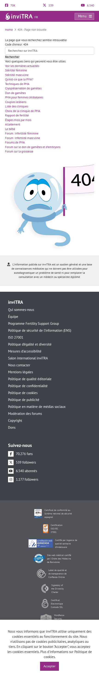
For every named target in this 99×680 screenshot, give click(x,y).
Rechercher (12, 57)
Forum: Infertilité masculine (22, 138)
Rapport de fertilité (17, 115)
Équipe (13, 316)
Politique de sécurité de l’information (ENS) (39, 330)
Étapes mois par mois (18, 120)
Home (9, 30)
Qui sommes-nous (21, 309)
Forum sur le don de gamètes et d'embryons (32, 147)
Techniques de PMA (17, 84)
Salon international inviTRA (28, 358)
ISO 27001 (15, 337)
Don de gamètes (15, 93)
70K (12, 5)
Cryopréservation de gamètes (23, 88)
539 (50, 5)
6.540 (90, 5)
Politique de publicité (23, 399)
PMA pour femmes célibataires (24, 97)
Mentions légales (20, 372)
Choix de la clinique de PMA (22, 111)
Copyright (15, 420)
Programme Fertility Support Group (33, 323)
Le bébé (10, 129)
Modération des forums (25, 413)
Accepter (49, 666)
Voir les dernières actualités (22, 66)
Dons (11, 427)
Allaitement (12, 124)
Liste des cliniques (16, 106)
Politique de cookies (23, 393)
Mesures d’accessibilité (24, 351)
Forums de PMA (15, 142)
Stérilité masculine (17, 75)
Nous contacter (19, 365)
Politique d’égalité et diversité (30, 344)
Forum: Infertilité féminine (21, 133)
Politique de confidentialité (28, 386)
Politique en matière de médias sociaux (37, 406)
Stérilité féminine (16, 70)
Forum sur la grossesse (19, 151)
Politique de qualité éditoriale (30, 379)
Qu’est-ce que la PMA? (19, 79)
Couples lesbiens (15, 102)
